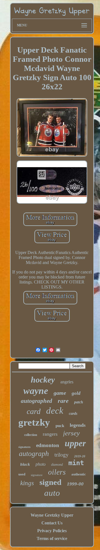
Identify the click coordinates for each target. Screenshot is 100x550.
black (25, 464)
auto (52, 493)
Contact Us (51, 523)
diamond (57, 465)
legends (78, 425)
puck (60, 425)
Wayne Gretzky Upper (52, 515)
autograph (34, 454)
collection (30, 435)
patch (78, 402)
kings (27, 483)
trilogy (61, 455)
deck (54, 411)
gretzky (34, 422)
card (34, 411)
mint (76, 463)
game (60, 393)
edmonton (47, 445)
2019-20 (79, 456)
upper (75, 443)
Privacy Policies (52, 530)
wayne (35, 391)
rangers (50, 434)
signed (50, 482)
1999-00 (75, 484)
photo (41, 464)
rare (63, 400)
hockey (43, 379)
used (21, 474)
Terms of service (52, 538)
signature (36, 475)
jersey (71, 433)
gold (76, 393)
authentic (78, 474)
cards (73, 413)
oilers (57, 472)
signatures (24, 446)
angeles (66, 381)
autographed (36, 401)
